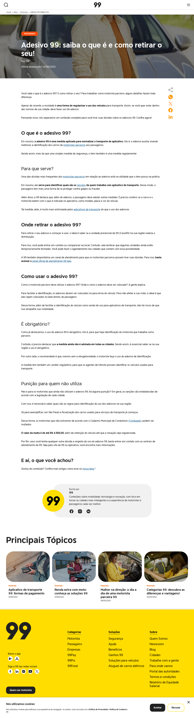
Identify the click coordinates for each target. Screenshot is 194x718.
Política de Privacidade (98, 709)
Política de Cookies (117, 709)
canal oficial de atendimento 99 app (51, 261)
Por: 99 (25, 61)
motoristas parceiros (74, 145)
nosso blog (88, 468)
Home (8, 12)
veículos (81, 185)
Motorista (24, 12)
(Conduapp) (134, 420)
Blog (15, 12)
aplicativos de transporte (87, 209)
